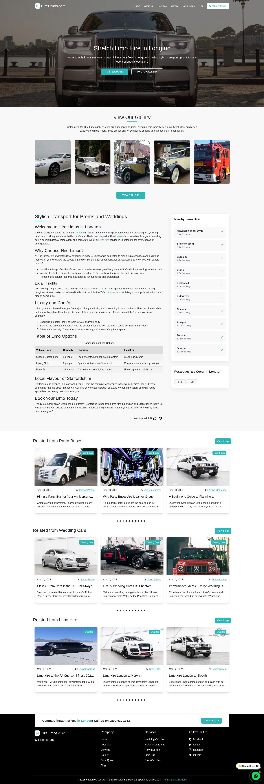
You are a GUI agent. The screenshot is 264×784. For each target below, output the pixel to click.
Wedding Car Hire (154, 739)
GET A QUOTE (115, 71)
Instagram (198, 750)
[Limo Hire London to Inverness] (198, 646)
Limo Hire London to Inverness (190, 675)
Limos (118, 236)
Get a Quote (188, 6)
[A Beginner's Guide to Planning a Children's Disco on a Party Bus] (132, 467)
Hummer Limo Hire (155, 744)
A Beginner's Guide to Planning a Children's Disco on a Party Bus (125, 497)
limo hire (104, 240)
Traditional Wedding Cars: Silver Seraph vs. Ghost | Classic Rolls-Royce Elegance (197, 586)
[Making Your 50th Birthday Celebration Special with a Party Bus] (198, 467)
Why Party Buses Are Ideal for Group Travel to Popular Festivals (62, 497)
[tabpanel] (66, 480)
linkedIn (197, 755)
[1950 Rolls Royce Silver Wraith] (92, 162)
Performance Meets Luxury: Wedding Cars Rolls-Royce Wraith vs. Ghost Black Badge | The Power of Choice (132, 586)
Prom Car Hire (152, 760)
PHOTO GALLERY (147, 71)
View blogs (223, 441)
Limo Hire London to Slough (122, 675)
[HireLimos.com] (50, 5)
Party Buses (87, 453)
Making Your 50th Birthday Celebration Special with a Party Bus (195, 497)
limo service (113, 292)
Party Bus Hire (153, 750)
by (85, 490)
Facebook (198, 739)
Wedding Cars (87, 542)
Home (137, 6)
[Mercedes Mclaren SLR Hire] (212, 162)
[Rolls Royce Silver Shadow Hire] (53, 162)
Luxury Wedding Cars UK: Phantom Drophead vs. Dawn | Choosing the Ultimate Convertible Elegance (61, 586)
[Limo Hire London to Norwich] (66, 646)
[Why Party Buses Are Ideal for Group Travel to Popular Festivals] (66, 467)
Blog (201, 6)
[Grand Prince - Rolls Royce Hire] (132, 162)
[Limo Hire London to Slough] (132, 646)
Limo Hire (88, 632)
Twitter (196, 744)
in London (84, 720)
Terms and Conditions (175, 779)
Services (162, 6)
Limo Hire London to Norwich (56, 675)
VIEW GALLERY (130, 195)
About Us (149, 6)
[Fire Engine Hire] (172, 162)
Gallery (174, 6)
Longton (80, 232)
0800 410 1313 (219, 6)
